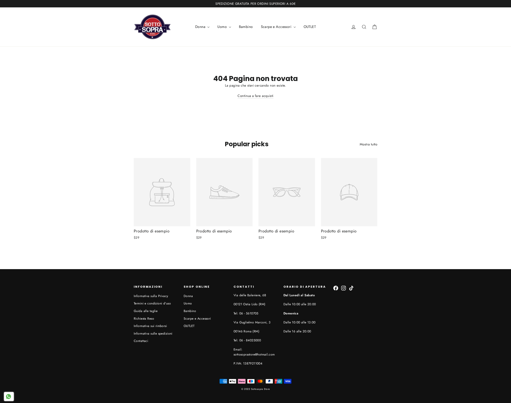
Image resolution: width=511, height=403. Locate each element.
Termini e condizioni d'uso (152, 303)
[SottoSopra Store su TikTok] (351, 287)
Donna (201, 26)
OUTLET (310, 26)
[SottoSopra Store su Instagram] (343, 287)
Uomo (222, 26)
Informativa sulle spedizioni (153, 333)
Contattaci (141, 341)
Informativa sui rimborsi (150, 326)
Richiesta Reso (144, 318)
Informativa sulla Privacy (151, 296)
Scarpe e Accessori (277, 26)
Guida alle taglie (145, 311)
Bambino (246, 26)
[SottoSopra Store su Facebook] (335, 287)
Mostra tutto (368, 144)
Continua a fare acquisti (255, 95)
